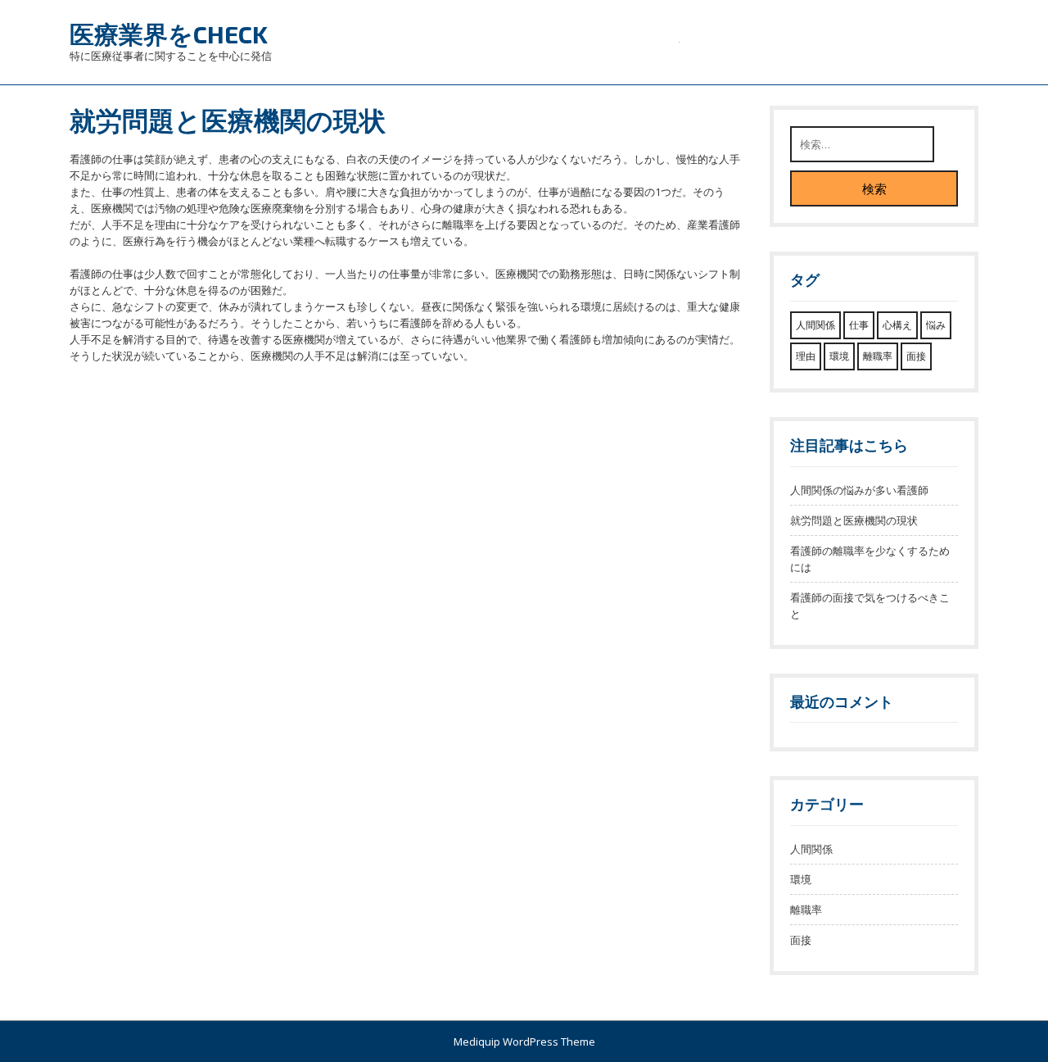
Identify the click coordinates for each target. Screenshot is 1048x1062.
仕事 (859, 325)
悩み (936, 325)
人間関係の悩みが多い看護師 (859, 490)
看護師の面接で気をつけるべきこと (870, 605)
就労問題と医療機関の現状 (854, 520)
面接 (916, 356)
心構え (897, 325)
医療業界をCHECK (169, 33)
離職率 (877, 356)
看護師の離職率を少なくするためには (870, 558)
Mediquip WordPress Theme (524, 1041)
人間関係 (815, 325)
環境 (839, 356)
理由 (805, 356)
